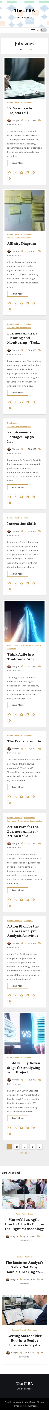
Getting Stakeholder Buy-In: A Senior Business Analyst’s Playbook (24, 1343)
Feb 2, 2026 (29, 1352)
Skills (26, 518)
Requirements (12, 423)
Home (19, 49)
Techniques (28, 102)
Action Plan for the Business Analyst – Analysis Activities (23, 931)
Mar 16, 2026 (29, 1279)
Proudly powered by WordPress (20, 1402)
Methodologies (35, 645)
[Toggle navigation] (33, 30)
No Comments (14, 124)
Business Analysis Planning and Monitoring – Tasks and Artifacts (23, 340)
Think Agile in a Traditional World (22, 657)
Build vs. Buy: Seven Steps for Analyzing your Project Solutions (23, 1070)
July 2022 (28, 49)
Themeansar (30, 1406)
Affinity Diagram (21, 243)
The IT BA (24, 11)
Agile (9, 645)
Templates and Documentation (19, 238)
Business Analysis (14, 102)
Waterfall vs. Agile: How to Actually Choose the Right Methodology (24, 1224)
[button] (38, 30)
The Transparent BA (24, 741)
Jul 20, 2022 (31, 120)
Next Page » (24, 1152)
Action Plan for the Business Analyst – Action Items (23, 831)
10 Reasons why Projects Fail (20, 110)
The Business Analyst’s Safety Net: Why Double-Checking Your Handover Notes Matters (24, 1272)
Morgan (15, 120)
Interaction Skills (21, 523)
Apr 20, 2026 (29, 1236)
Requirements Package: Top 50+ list (21, 437)
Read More (18, 163)
